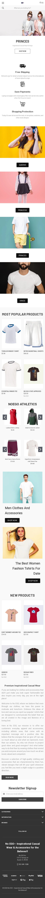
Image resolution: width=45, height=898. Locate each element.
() (42, 3)
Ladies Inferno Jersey (12, 428)
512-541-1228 (23, 864)
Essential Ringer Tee (9, 391)
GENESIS (4, 672)
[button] (23, 165)
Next (41, 34)
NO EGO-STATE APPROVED (32, 391)
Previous (3, 34)
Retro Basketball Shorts (33, 351)
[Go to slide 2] (40, 417)
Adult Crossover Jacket (32, 428)
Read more (10, 777)
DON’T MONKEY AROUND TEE (11, 632)
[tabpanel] (22, 34)
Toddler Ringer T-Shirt (10, 351)
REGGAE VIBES (28, 672)
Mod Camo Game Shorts (12, 459)
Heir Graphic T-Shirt (31, 632)
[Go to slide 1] (5, 417)
